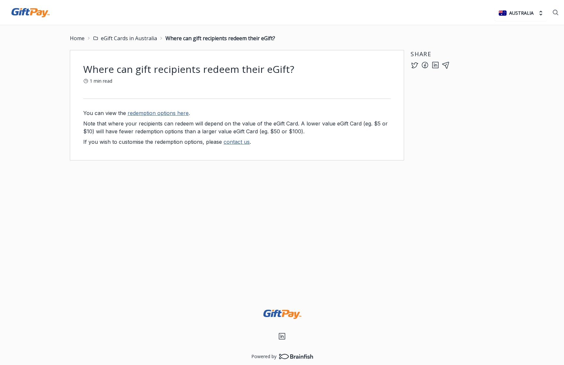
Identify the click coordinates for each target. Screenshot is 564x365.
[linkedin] (435, 65)
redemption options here (158, 113)
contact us (237, 142)
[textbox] (237, 127)
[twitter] (414, 65)
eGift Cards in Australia (129, 38)
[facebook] (425, 65)
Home (77, 38)
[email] (446, 65)
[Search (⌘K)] (555, 12)
